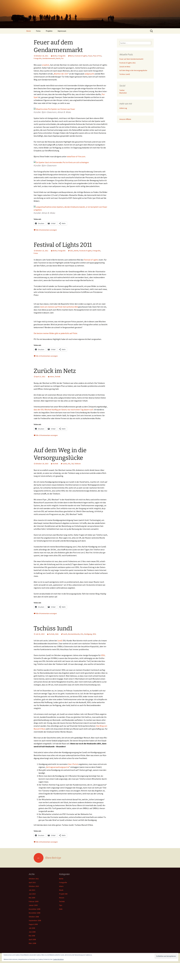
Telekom (77, 463)
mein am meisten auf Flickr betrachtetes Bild (59, 307)
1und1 (65, 463)
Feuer (90, 56)
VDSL (94, 634)
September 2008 (35, 920)
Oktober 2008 (34, 917)
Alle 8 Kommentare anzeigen (46, 613)
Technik (57, 376)
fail (72, 463)
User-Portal (73, 764)
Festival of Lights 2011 (63, 244)
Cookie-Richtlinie (58, 959)
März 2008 (32, 943)
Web (57, 634)
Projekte (49, 31)
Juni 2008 (32, 932)
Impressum (62, 31)
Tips (60, 905)
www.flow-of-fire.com (76, 156)
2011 (71, 251)
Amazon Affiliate (125, 119)
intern (52, 376)
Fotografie (62, 56)
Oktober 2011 (34, 879)
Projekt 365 (63, 894)
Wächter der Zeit (61, 73)
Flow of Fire (97, 56)
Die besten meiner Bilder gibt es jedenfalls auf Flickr (55, 333)
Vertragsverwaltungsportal (57, 767)
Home (28, 31)
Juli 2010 (32, 890)
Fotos (38, 31)
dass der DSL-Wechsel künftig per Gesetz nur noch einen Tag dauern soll (63, 409)
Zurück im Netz (55, 370)
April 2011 (32, 882)
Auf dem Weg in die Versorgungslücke (133, 70)
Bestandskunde (74, 634)
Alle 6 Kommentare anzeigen (46, 230)
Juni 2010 (32, 894)
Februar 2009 (33, 901)
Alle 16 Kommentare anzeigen (47, 842)
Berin (72, 56)
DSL (69, 463)
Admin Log (123, 108)
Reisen (61, 898)
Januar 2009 (33, 905)
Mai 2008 (32, 936)
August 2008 (33, 924)
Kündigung (88, 634)
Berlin (55, 56)
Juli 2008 (32, 928)
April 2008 (32, 939)
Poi (62, 58)
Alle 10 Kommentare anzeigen (47, 435)
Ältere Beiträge (49, 857)
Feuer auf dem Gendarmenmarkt (131, 59)
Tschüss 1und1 (53, 628)
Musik (61, 890)
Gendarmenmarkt (48, 58)
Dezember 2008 (34, 909)
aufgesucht (89, 73)
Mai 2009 (32, 898)
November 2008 (34, 913)
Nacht (58, 58)
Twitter (122, 90)
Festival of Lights (81, 56)
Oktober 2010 (34, 886)
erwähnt (45, 65)
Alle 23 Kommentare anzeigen (47, 356)
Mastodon (123, 93)
